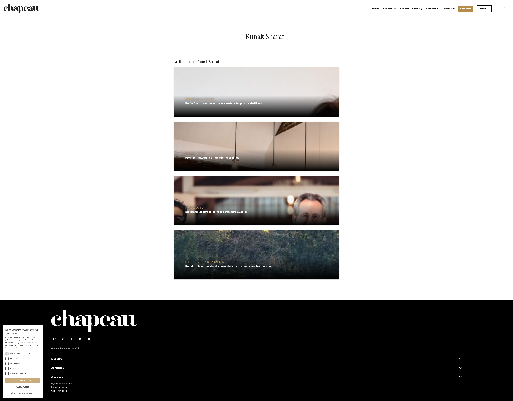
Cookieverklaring (59, 391)
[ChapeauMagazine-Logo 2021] (21, 8)
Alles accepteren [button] (22, 380)
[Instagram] (72, 339)
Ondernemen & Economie (199, 99)
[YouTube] (89, 339)
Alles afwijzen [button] (23, 387)
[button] (449, 8)
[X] (63, 339)
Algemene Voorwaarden (62, 383)
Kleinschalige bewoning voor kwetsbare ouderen (216, 212)
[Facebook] (54, 339)
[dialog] (23, 361)
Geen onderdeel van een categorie (205, 262)
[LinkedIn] (80, 339)
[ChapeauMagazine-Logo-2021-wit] (153, 321)
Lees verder (21, 348)
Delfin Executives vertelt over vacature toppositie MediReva (223, 103)
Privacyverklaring (59, 387)
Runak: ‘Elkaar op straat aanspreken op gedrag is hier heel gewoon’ (229, 266)
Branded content (195, 153)
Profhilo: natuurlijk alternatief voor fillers (212, 157)
